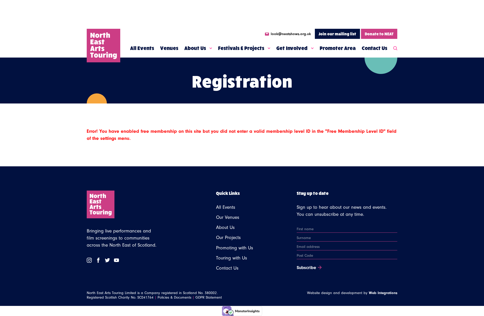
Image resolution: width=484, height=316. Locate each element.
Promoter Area (338, 48)
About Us (195, 48)
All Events (142, 48)
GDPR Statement (208, 297)
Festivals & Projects (241, 48)
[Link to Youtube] (116, 260)
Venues (169, 48)
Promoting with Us (234, 248)
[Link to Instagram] (89, 260)
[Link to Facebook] (98, 260)
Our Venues (227, 217)
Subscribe (306, 268)
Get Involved (292, 48)
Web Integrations (383, 293)
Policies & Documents (174, 297)
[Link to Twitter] (107, 260)
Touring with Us (231, 258)
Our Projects (228, 237)
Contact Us (374, 48)
